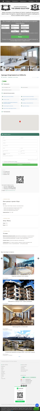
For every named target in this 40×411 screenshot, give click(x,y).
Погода (2, 367)
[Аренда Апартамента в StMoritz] (20, 56)
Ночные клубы (3, 378)
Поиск (20, 37)
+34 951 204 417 (28, 379)
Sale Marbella (22, 367)
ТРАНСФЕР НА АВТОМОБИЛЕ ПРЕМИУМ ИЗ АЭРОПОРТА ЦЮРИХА (10, 103)
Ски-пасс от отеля (6, 99)
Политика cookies (29, 404)
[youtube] (26, 386)
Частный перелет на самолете (8, 105)
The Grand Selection (23, 366)
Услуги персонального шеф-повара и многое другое (29, 99)
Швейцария (10, 77)
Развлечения (23, 1)
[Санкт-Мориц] (3, 1)
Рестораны (2, 372)
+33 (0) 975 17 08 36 (28, 380)
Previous (1, 68)
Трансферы (31, 1)
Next (38, 68)
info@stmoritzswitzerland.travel (10, 190)
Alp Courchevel (23, 368)
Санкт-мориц (15, 77)
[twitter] (24, 386)
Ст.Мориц (8, 1)
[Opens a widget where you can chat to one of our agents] (36, 409)
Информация (3, 366)
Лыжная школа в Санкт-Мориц (8, 96)
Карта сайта (25, 404)
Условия (15, 161)
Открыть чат (20, 401)
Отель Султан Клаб (23, 371)
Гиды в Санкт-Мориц (25, 105)
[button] (20, 121)
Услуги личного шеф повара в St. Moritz (9, 108)
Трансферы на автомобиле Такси (27, 102)
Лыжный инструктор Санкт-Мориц (28, 96)
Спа (1, 377)
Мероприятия (3, 373)
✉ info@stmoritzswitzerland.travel (26, 383)
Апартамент (5, 77)
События (2, 376)
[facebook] (22, 386)
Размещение (15, 1)
